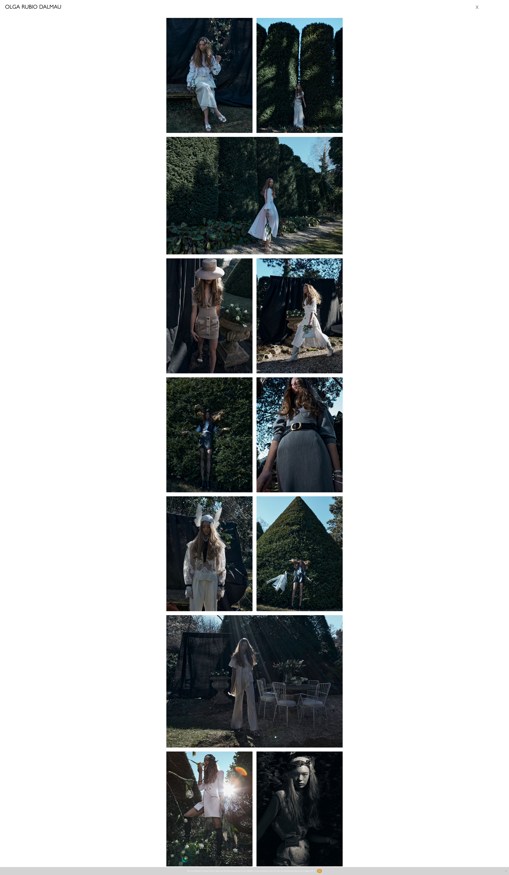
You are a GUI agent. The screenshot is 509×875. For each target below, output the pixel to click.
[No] (505, 871)
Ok (319, 871)
